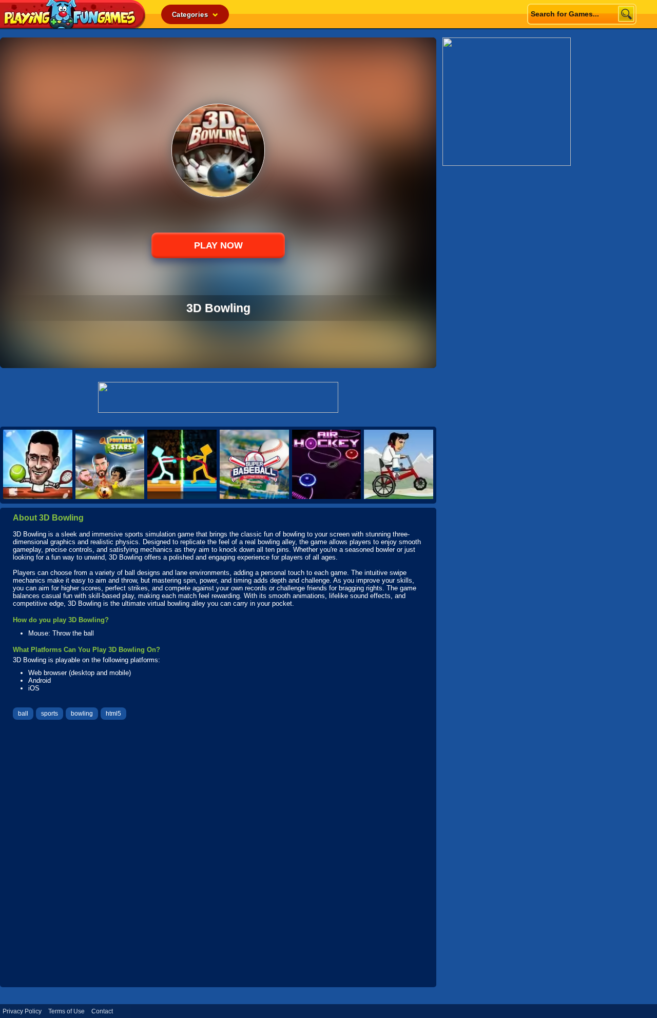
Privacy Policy (22, 1011)
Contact (102, 1011)
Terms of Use (66, 1011)
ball (23, 713)
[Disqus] (218, 854)
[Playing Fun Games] (73, 25)
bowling (82, 713)
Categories (191, 14)
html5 (113, 713)
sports (49, 713)
